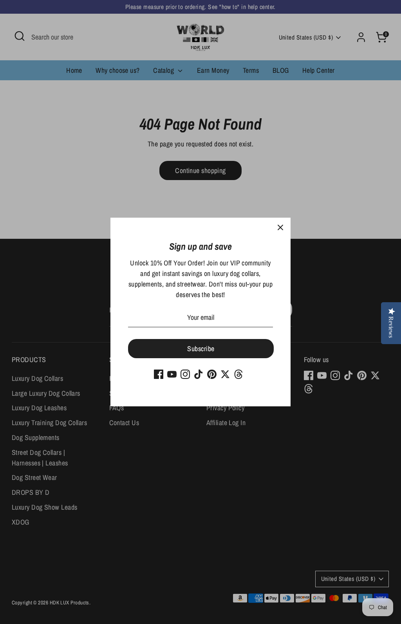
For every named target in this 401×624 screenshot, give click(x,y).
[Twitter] (225, 374)
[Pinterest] (212, 374)
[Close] (280, 227)
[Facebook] (158, 374)
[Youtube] (172, 374)
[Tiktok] (198, 374)
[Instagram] (185, 374)
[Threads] (238, 374)
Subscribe (200, 348)
